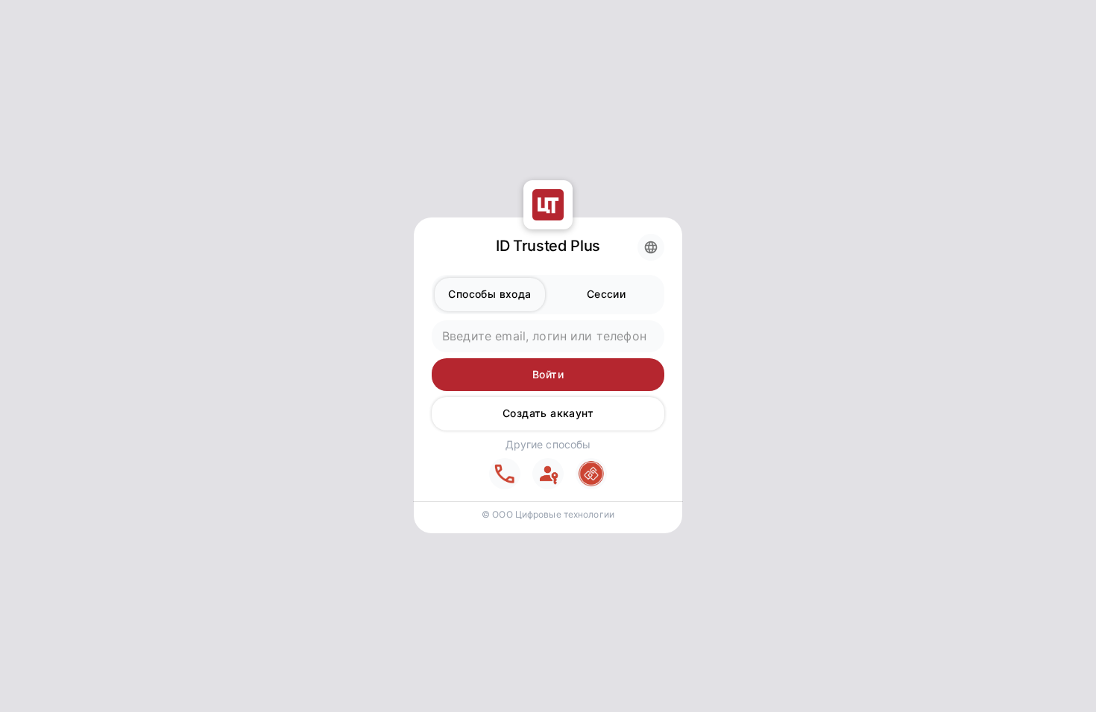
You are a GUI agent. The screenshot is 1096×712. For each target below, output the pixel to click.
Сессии (606, 293)
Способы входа (489, 293)
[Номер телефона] (504, 473)
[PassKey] (548, 473)
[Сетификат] (591, 473)
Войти (548, 374)
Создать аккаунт (548, 413)
